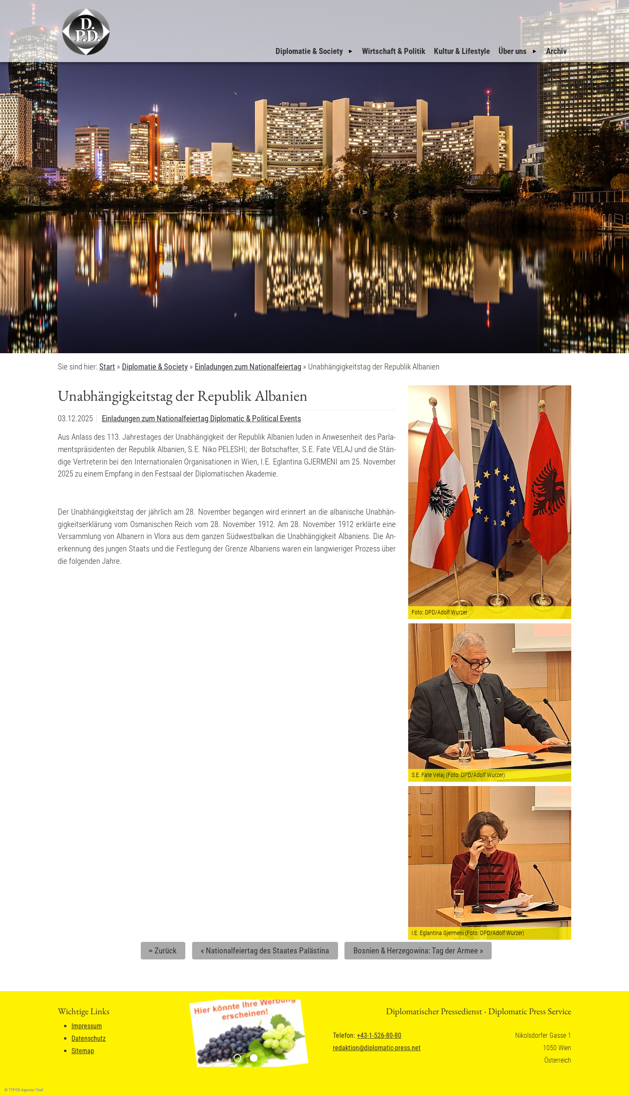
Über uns (512, 51)
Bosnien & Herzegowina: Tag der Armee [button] (418, 951)
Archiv (556, 51)
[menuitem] (314, 51)
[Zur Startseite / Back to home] (85, 55)
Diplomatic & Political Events (255, 418)
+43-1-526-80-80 (379, 1035)
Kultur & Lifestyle (462, 51)
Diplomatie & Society (309, 51)
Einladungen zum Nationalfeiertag (156, 418)
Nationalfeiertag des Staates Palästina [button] (265, 951)
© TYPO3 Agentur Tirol (23, 1089)
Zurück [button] (161, 951)
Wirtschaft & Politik (393, 51)
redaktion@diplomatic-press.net (377, 1048)
